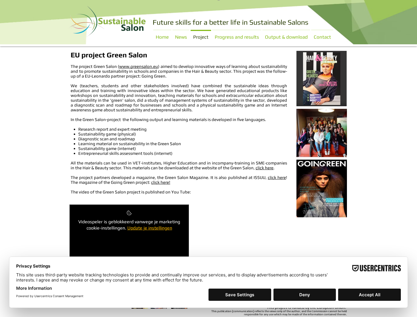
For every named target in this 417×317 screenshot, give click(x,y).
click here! (160, 182)
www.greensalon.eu (138, 66)
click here (264, 167)
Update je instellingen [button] (149, 228)
